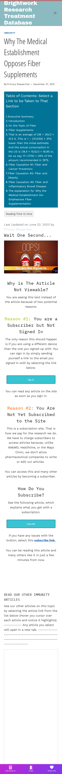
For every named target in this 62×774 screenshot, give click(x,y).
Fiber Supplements (21, 130)
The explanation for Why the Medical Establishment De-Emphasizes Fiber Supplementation (27, 197)
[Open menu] (55, 13)
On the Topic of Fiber (22, 125)
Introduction (16, 121)
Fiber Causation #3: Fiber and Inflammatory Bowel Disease (28, 184)
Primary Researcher (18, 84)
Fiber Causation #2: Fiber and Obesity (27, 175)
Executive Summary (21, 116)
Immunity (9, 33)
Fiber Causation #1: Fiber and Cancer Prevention (28, 166)
